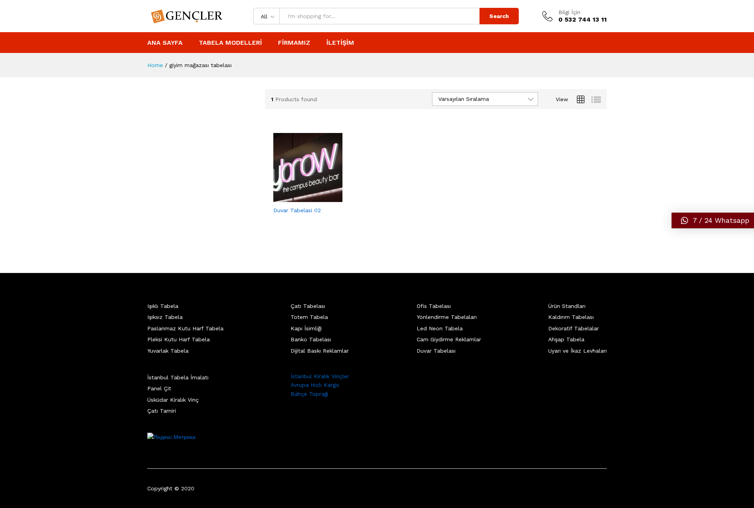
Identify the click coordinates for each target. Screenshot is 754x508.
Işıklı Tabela (162, 306)
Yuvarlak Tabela (167, 351)
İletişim (340, 43)
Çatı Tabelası (308, 306)
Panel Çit (159, 388)
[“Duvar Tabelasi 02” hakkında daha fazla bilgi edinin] (299, 197)
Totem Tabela (309, 317)
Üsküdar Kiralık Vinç (173, 400)
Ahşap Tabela (566, 339)
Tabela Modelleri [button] (230, 43)
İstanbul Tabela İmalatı (178, 377)
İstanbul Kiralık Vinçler (320, 376)
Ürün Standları (567, 306)
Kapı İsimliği (306, 328)
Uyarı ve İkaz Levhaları (577, 351)
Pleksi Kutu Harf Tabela (178, 339)
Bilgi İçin (569, 12)
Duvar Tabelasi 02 (297, 210)
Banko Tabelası (311, 339)
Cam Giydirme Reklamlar (449, 339)
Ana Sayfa (165, 43)
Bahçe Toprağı (309, 394)
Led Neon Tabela (440, 328)
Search (499, 16)
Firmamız (294, 43)
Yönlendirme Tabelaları (447, 317)
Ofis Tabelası (434, 306)
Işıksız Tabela (165, 317)
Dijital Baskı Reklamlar (320, 351)
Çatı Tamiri (161, 411)
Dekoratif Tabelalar (573, 328)
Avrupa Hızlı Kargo (315, 385)
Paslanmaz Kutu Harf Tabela (185, 328)
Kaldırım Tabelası (571, 317)
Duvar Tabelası (436, 351)
